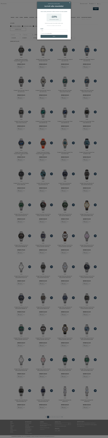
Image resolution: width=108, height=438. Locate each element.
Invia (54, 36)
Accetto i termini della (47, 33)
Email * (42, 28)
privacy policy (50, 33)
